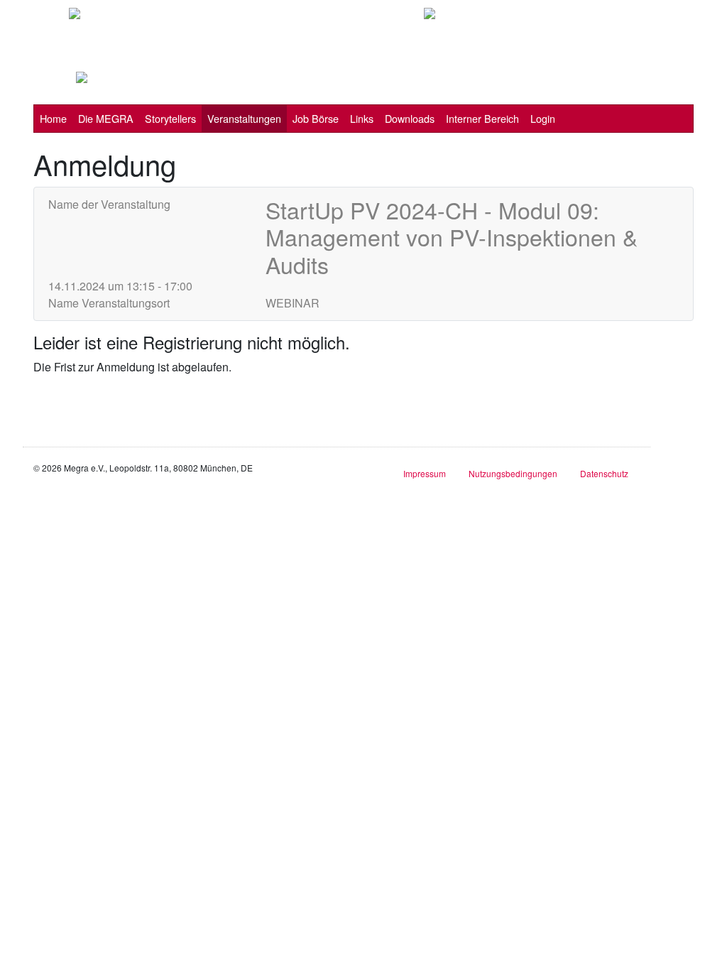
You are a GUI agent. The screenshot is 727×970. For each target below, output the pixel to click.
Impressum (424, 473)
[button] (105, 118)
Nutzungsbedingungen (513, 473)
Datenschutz (604, 473)
